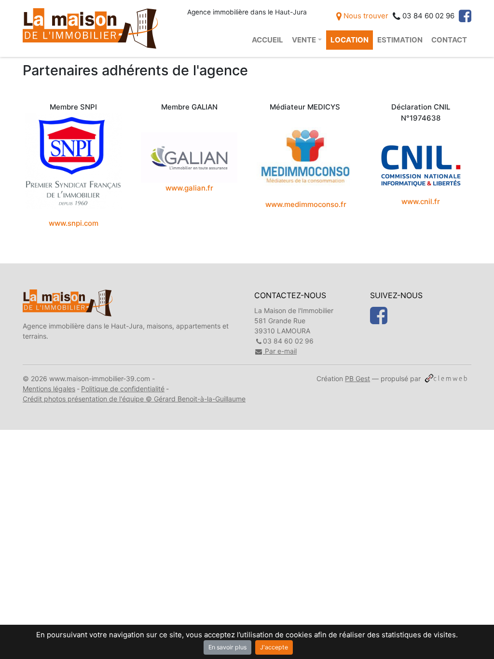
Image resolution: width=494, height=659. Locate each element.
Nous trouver (365, 16)
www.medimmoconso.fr (305, 204)
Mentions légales (49, 388)
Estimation (400, 39)
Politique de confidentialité (123, 388)
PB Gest (357, 378)
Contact (449, 39)
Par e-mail (280, 351)
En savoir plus (227, 647)
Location (349, 39)
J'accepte (274, 647)
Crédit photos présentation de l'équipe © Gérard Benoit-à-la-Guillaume (134, 399)
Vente (304, 39)
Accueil (267, 39)
